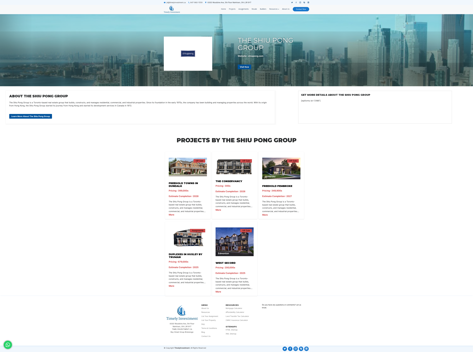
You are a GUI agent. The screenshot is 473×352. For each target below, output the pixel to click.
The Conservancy (229, 181)
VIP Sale (199, 161)
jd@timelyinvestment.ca (176, 2)
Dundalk (175, 173)
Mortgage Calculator (234, 308)
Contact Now (301, 9)
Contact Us (205, 336)
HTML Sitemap (232, 330)
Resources (273, 9)
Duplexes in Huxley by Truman (185, 256)
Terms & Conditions (209, 328)
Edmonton (223, 253)
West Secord (226, 262)
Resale (254, 9)
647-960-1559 (196, 2)
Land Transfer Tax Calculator (237, 316)
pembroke (270, 176)
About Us (285, 9)
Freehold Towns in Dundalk (183, 185)
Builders (263, 9)
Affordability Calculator (235, 312)
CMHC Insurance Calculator (237, 320)
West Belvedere (179, 244)
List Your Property (208, 320)
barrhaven (223, 171)
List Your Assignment (209, 316)
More (171, 214)
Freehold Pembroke (277, 186)
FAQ (203, 324)
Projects (232, 9)
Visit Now (244, 67)
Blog (203, 332)
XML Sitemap (231, 334)
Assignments (243, 9)
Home (223, 9)
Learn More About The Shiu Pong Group (30, 116)
